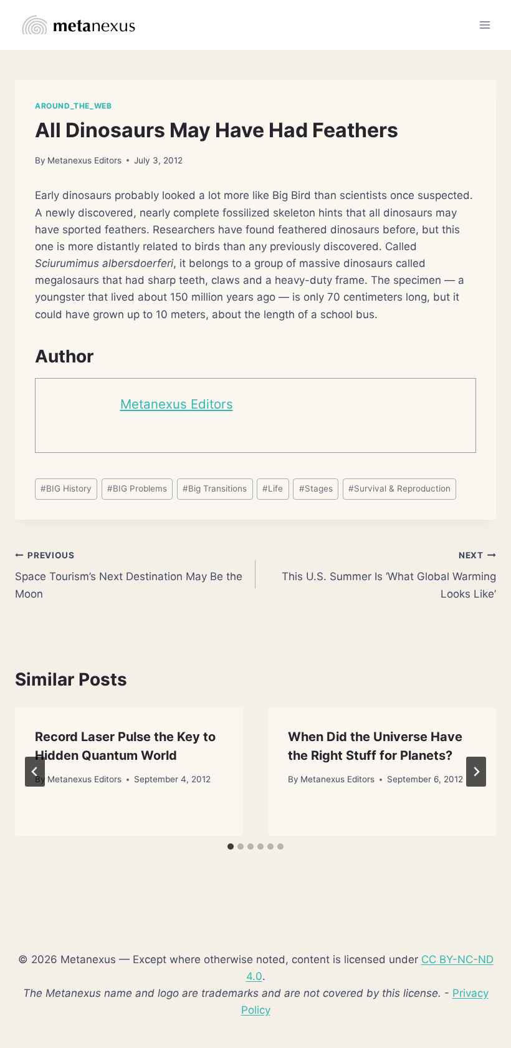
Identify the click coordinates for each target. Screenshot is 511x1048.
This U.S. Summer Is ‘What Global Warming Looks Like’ (389, 575)
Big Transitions (215, 488)
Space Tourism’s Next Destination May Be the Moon (128, 575)
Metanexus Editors (84, 160)
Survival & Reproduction (399, 488)
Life (272, 488)
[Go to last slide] (35, 772)
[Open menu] (484, 24)
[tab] (230, 846)
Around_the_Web (73, 105)
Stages (316, 488)
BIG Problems (137, 488)
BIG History (66, 488)
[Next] (476, 772)
